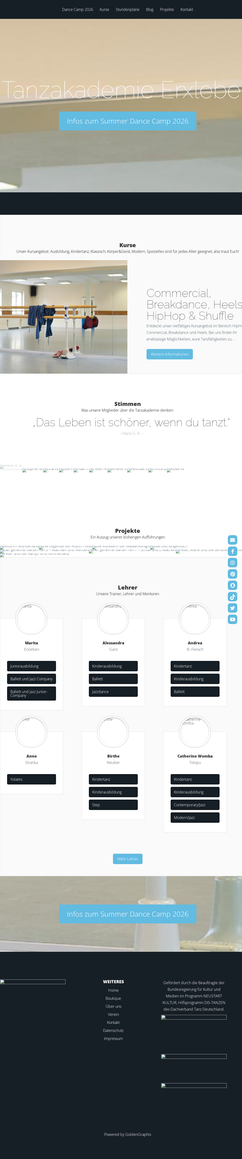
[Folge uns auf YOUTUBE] (232, 619)
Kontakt (187, 10)
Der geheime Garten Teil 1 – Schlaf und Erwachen (132, 568)
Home (113, 990)
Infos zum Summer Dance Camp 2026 (128, 121)
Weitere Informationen (170, 354)
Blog (149, 10)
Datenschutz (113, 1030)
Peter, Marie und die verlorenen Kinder (210, 568)
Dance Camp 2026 (77, 10)
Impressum (113, 1038)
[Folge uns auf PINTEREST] (232, 574)
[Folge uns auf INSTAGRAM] (232, 562)
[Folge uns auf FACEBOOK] (232, 551)
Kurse (104, 10)
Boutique (113, 998)
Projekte (167, 10)
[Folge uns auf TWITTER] (232, 608)
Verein (113, 1014)
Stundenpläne (127, 10)
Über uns (113, 1006)
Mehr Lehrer (127, 859)
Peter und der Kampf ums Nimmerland (34, 572)
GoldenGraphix (138, 1134)
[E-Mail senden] (232, 540)
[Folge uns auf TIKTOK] (232, 596)
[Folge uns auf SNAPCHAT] (232, 585)
